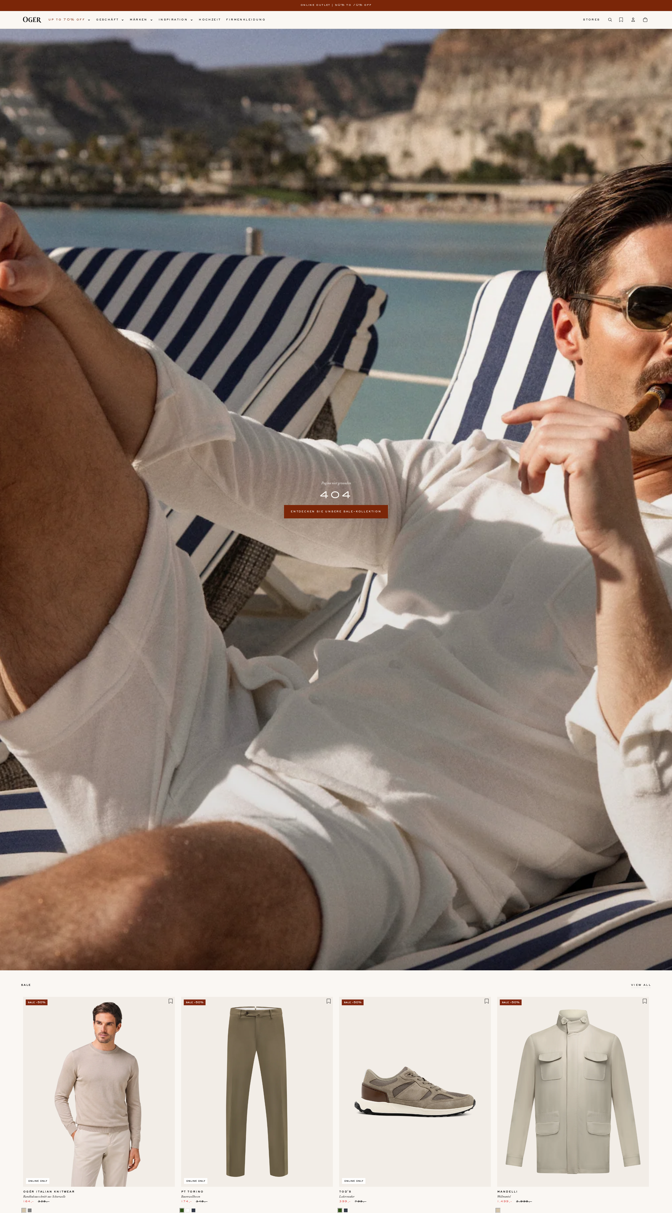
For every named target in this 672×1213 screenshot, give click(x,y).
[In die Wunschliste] (170, 1001)
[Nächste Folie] (167, 1091)
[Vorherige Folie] (31, 1091)
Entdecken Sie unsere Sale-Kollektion (336, 511)
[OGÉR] (32, 19)
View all (641, 985)
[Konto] (633, 19)
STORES (591, 19)
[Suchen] (610, 19)
